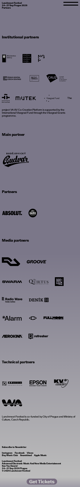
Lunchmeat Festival (20, 470)
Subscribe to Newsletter (14, 447)
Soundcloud (26, 455)
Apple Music (40, 455)
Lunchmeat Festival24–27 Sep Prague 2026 (14, 4)
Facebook (20, 452)
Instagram (7, 452)
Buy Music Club (10, 455)
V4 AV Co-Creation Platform (26, 109)
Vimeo (30, 452)
